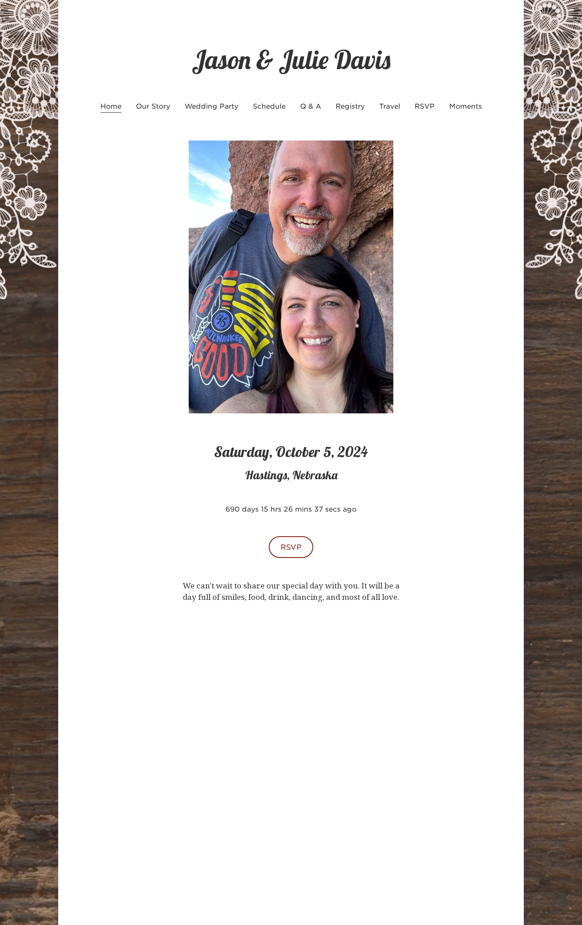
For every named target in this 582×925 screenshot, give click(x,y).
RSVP (291, 546)
